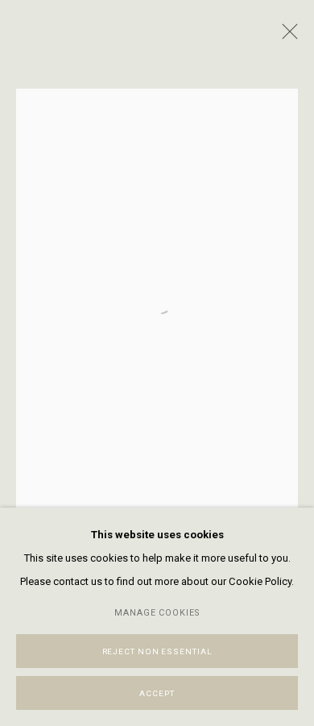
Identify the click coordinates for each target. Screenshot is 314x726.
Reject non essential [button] (157, 651)
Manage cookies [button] (157, 613)
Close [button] (286, 36)
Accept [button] (156, 693)
